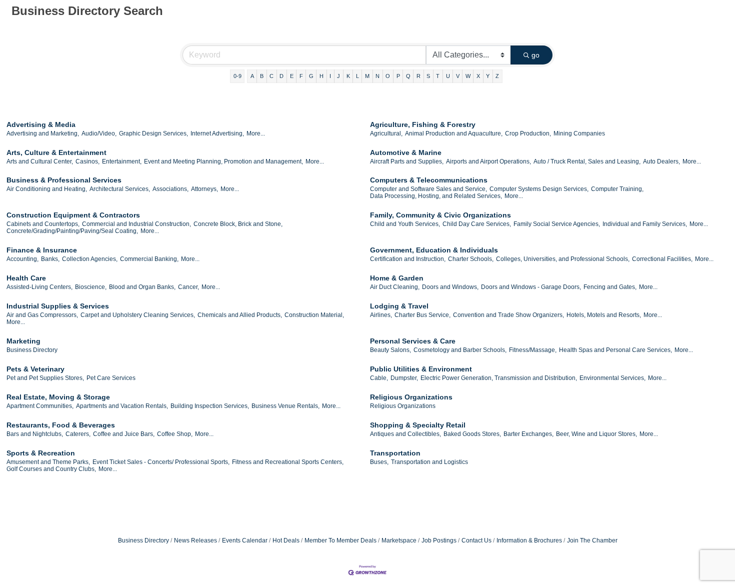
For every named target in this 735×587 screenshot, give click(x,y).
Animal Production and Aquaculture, (453, 133)
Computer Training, (617, 189)
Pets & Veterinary (35, 369)
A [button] (252, 76)
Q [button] (408, 76)
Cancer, (188, 287)
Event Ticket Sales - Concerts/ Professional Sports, (161, 462)
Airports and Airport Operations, (488, 161)
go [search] (536, 55)
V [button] (458, 76)
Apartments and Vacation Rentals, (122, 406)
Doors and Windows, (450, 287)
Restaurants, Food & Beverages (60, 425)
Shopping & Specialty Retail (418, 425)
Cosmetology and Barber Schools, (460, 350)
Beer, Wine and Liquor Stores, (596, 434)
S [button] (428, 76)
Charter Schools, (471, 259)
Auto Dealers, (661, 161)
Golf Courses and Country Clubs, (51, 469)
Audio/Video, (99, 133)
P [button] (398, 76)
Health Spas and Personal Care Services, (615, 350)
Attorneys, (204, 189)
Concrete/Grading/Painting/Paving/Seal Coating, (72, 231)
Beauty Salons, (390, 350)
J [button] (338, 76)
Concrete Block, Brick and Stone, (238, 224)
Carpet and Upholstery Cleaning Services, (137, 315)
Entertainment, (122, 161)
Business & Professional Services (64, 180)
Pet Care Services (111, 378)
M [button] (367, 76)
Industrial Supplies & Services (57, 306)
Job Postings (439, 540)
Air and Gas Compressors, (42, 315)
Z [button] (497, 76)
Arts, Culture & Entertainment (56, 152)
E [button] (292, 76)
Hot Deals (286, 540)
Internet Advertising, (217, 133)
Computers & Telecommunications (429, 180)
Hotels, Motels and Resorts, (603, 315)
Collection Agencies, (90, 259)
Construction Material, (314, 315)
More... (255, 133)
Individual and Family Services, (644, 224)
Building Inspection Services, (209, 406)
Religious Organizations (411, 397)
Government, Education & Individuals (434, 250)
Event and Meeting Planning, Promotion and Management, (223, 161)
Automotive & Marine (406, 152)
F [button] (301, 76)
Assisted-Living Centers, (39, 287)
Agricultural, (386, 133)
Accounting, (22, 259)
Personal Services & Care (413, 341)
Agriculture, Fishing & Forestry (423, 124)
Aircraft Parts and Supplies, (407, 161)
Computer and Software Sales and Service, (428, 189)
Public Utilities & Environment (421, 369)
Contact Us (477, 540)
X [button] (478, 76)
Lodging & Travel (399, 306)
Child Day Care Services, (476, 224)
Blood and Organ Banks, (142, 287)
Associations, (170, 189)
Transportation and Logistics (429, 462)
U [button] (448, 76)
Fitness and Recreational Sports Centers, (288, 462)
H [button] (322, 76)
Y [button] (488, 76)
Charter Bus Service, (422, 315)
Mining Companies (579, 133)
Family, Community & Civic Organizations (440, 215)
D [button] (282, 76)
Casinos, (88, 161)
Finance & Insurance (41, 250)
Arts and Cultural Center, (39, 161)
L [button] (357, 76)
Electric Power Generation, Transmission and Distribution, (498, 378)
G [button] (311, 76)
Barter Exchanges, (529, 434)
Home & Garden (397, 278)
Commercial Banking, (149, 259)
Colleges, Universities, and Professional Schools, (563, 259)
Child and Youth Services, (405, 224)
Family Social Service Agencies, (557, 224)
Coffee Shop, (174, 434)
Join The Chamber (592, 540)
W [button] (468, 76)
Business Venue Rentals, (286, 406)
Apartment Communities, (40, 406)
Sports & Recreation (40, 453)
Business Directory (32, 350)
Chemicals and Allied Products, (240, 315)
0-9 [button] (238, 76)
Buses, (379, 462)
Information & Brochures (529, 540)
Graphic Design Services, (153, 133)
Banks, (50, 259)
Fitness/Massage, (532, 350)
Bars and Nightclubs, (34, 434)
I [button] (330, 76)
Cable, (379, 378)
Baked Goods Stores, (472, 434)
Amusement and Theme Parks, (48, 462)
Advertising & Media (41, 124)
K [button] (348, 76)
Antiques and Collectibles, (405, 434)
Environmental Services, (613, 378)
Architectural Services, (120, 189)
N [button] (378, 76)
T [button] (438, 76)
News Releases (195, 540)
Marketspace (399, 540)
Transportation (395, 453)
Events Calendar (245, 540)
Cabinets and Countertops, (43, 224)
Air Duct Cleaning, (395, 287)
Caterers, (78, 434)
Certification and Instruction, (408, 259)
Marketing (23, 341)
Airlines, (381, 315)
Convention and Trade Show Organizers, (508, 315)
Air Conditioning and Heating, (46, 189)
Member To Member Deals (340, 540)
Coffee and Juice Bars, (123, 434)
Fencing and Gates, (610, 287)
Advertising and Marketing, (42, 133)
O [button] (388, 76)
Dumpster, (404, 378)
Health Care (26, 278)
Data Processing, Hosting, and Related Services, (436, 196)
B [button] (262, 76)
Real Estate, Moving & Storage (58, 397)
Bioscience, (90, 287)
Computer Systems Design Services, (539, 189)
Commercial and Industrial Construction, (136, 224)
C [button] (272, 76)
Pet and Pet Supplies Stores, (45, 378)
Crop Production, (528, 133)
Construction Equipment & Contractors (73, 215)
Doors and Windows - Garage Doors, (531, 287)
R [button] (418, 76)
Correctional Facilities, (662, 259)
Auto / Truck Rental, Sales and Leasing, (587, 161)
